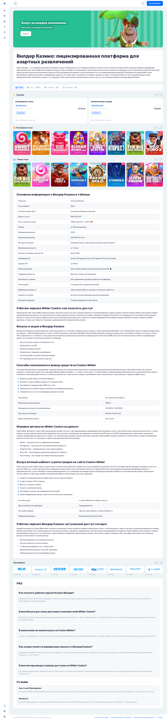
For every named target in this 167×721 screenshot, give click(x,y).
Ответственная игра (101, 717)
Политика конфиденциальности (144, 717)
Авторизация (154, 3)
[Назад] (156, 95)
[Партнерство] (4, 37)
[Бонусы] (4, 21)
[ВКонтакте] (4, 716)
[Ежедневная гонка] (4, 32)
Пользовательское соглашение (121, 717)
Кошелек (26, 33)
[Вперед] (161, 95)
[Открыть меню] (15, 3)
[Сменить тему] (143, 3)
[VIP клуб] (4, 10)
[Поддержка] (4, 705)
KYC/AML (160, 717)
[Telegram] (4, 711)
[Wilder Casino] (4, 3)
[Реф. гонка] (4, 26)
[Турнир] (4, 16)
